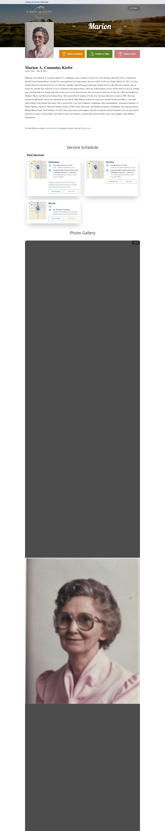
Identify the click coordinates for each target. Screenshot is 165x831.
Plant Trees (71, 191)
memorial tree (52, 128)
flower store (86, 128)
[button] (37, 167)
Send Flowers (71, 219)
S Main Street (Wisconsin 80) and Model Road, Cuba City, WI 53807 (65, 213)
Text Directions (55, 191)
